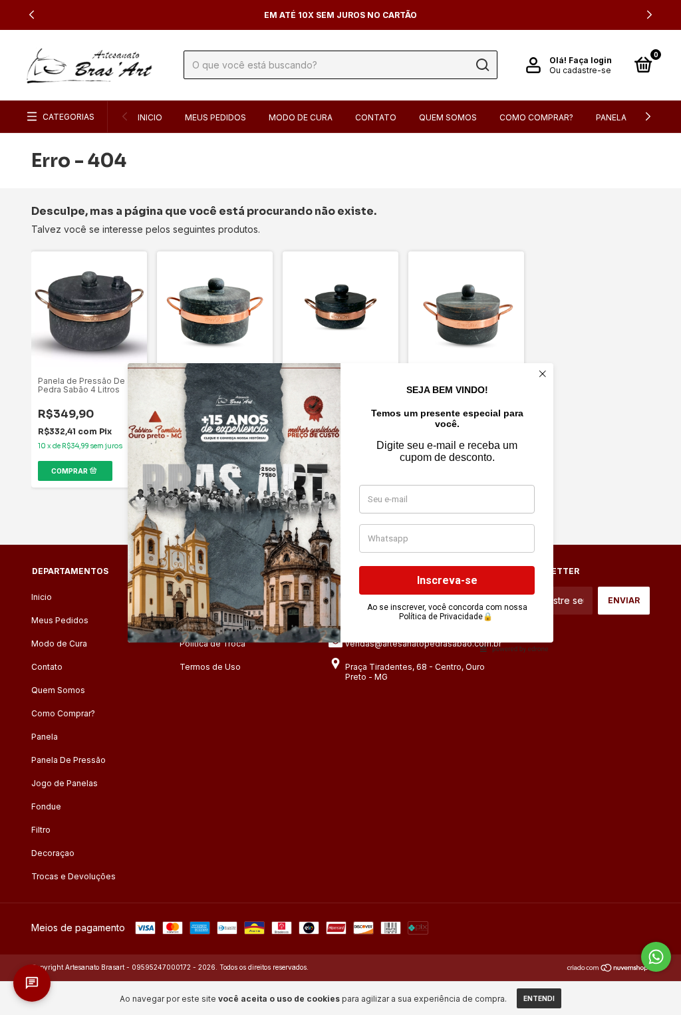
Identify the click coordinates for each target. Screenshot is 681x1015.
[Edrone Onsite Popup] (340, 507)
